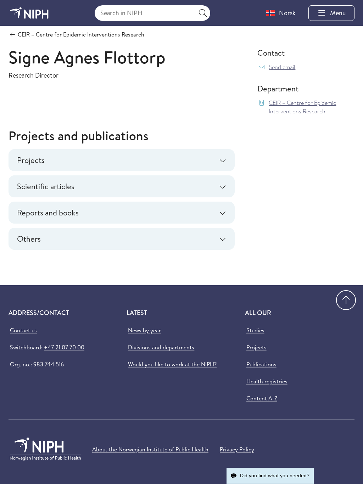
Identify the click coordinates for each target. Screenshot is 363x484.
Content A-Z (261, 398)
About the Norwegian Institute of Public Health (150, 449)
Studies (255, 330)
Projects (256, 347)
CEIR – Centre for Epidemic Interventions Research (302, 107)
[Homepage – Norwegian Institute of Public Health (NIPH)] (29, 13)
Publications (261, 364)
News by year (144, 330)
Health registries (266, 381)
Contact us (23, 330)
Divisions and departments (161, 347)
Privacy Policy (237, 449)
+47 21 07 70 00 (64, 347)
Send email (282, 67)
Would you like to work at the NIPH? (172, 364)
